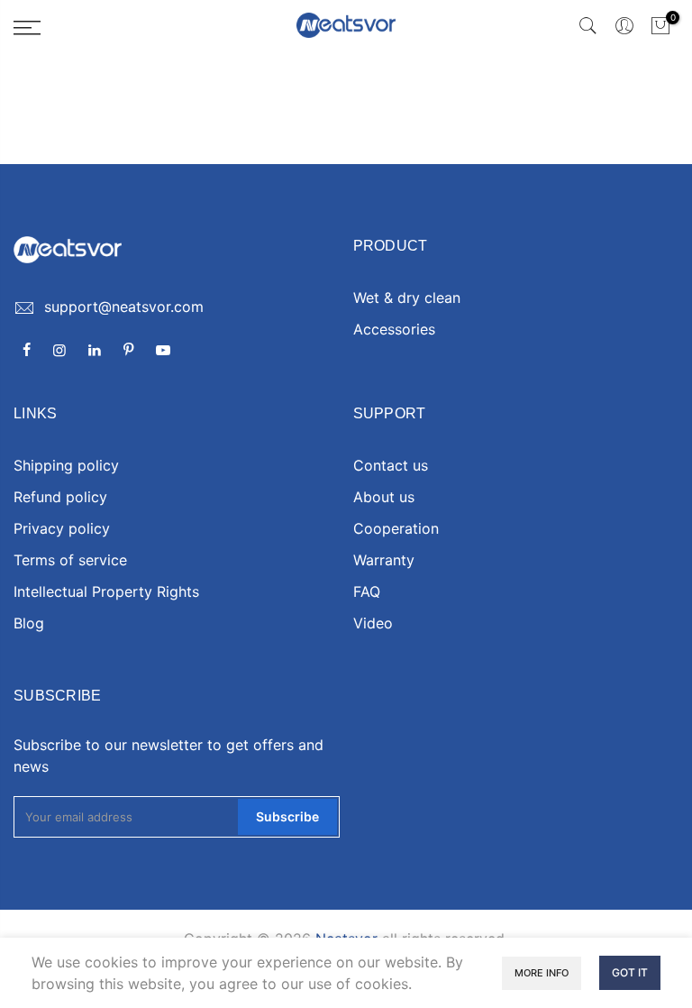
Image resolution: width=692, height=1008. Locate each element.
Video (373, 623)
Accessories (394, 329)
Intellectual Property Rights (106, 591)
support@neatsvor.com (124, 307)
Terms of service (70, 560)
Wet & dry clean (406, 298)
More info (541, 973)
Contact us (390, 465)
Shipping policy (66, 465)
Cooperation (396, 528)
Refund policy (60, 497)
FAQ (366, 591)
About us (383, 497)
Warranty (383, 560)
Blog (29, 623)
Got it (630, 972)
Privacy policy (62, 528)
